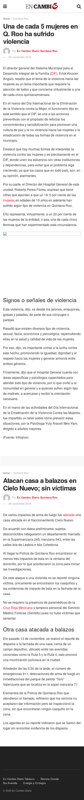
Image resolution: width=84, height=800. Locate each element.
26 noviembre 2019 (20, 57)
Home (6, 18)
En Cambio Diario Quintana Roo (37, 51)
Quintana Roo (21, 18)
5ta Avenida (10, 783)
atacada (69, 514)
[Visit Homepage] (42, 6)
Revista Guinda (50, 779)
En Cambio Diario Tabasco (18, 779)
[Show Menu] (5, 6)
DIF (53, 73)
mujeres (9, 200)
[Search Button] (79, 6)
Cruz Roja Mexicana (18, 607)
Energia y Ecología (34, 783)
